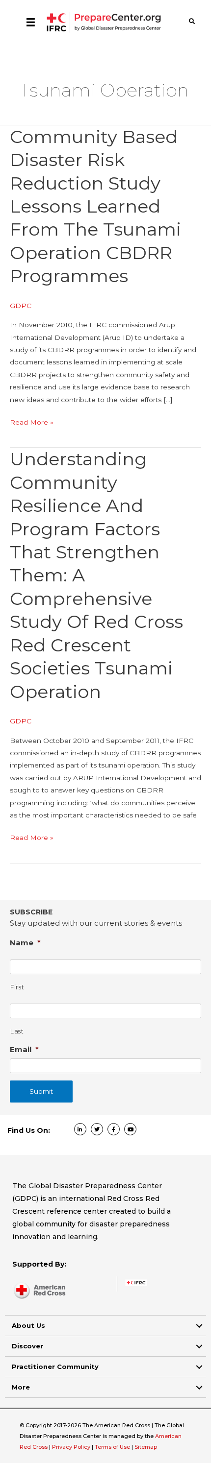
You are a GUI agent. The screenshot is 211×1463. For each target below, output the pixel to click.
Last (17, 1031)
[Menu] (31, 22)
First (17, 987)
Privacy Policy (72, 1446)
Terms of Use (112, 1446)
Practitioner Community (55, 1366)
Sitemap (145, 1446)
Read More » (31, 423)
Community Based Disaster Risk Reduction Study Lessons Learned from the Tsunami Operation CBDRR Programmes (95, 206)
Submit (41, 1091)
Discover (27, 1346)
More (21, 1387)
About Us (28, 1325)
